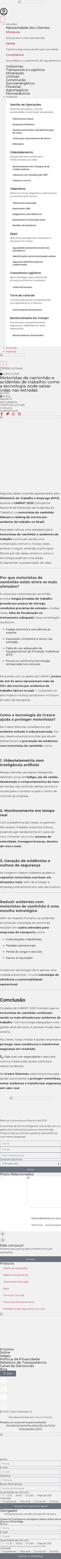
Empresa (11, 348)
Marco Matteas (43, 1417)
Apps (14, 234)
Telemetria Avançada (15, 1281)
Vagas (5, 1356)
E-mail (3, 1467)
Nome (3, 1459)
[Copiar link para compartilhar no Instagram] (19, 413)
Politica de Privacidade (20, 1359)
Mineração (15, 73)
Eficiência (13, 32)
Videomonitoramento (15, 1275)
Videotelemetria (21, 152)
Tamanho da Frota (11, 1159)
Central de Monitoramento (18, 1302)
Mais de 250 (44, 1495)
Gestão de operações (15, 1268)
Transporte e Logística (25, 70)
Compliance (15, 54)
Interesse (5, 1498)
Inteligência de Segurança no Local (24, 1308)
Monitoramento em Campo (29, 318)
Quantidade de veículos (14, 1492)
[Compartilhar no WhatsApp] (13, 413)
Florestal (13, 87)
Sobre (5, 1352)
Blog (3, 1369)
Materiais (11, 351)
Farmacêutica (18, 93)
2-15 (9, 1495)
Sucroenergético (20, 83)
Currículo (40, 1501)
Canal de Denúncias (17, 1366)
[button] (30, 1234)
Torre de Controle (13, 1295)
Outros (54, 1501)
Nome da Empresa (11, 1484)
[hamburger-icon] (2, 19)
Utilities (12, 76)
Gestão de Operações (25, 105)
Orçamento (9, 1501)
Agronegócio (17, 90)
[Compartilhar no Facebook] (1, 413)
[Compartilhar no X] (7, 413)
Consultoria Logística (25, 273)
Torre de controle (22, 295)
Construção (16, 80)
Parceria (25, 1501)
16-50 (19, 1495)
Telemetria (17, 189)
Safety (10, 43)
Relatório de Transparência (23, 1362)
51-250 (30, 1495)
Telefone (5, 1476)
